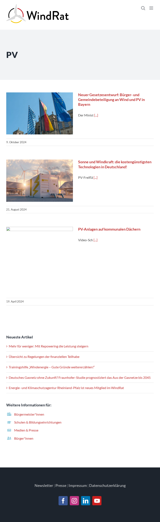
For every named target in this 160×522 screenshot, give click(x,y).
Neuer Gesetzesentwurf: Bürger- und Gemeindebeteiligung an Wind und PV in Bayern (39, 113)
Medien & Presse (26, 430)
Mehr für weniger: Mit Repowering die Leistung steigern (48, 346)
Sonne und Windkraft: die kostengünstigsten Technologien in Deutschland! (39, 180)
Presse (60, 485)
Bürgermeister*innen (29, 414)
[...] (96, 115)
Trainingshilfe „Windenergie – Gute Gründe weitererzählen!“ (52, 367)
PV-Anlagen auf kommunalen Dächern (39, 260)
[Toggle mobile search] (143, 8)
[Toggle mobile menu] (151, 8)
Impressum (78, 485)
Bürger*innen (23, 438)
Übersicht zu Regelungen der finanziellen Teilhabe (44, 357)
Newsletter (44, 485)
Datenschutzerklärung (107, 485)
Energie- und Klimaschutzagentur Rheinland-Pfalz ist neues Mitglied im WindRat (66, 388)
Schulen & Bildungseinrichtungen (37, 422)
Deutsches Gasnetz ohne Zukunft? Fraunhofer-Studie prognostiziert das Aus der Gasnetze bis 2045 (80, 377)
